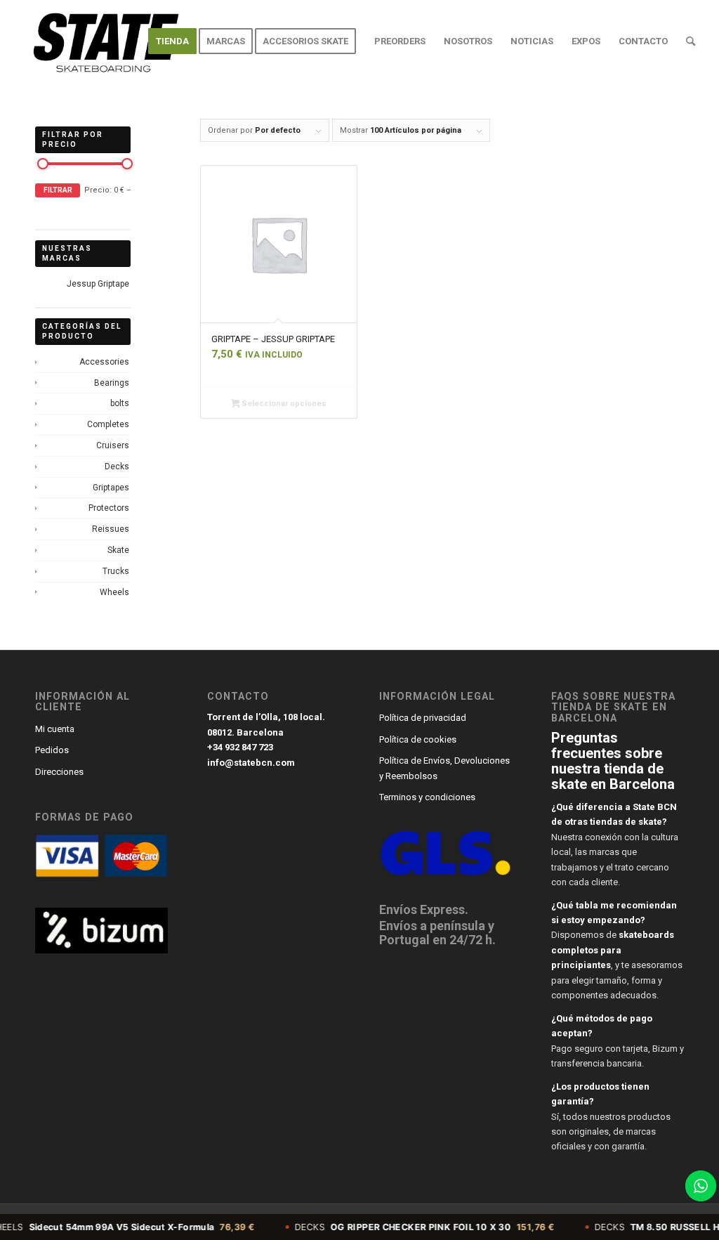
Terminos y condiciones (427, 797)
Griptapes (111, 487)
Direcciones (59, 771)
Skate (118, 550)
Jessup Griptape (98, 284)
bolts (119, 403)
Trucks (116, 571)
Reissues (110, 529)
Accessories (104, 362)
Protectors (108, 508)
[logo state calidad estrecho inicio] (103, 41)
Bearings (111, 383)
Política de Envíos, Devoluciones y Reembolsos (444, 768)
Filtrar (58, 190)
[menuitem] (172, 41)
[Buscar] (690, 41)
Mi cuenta (54, 729)
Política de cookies (417, 739)
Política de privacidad (422, 717)
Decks (117, 466)
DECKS (402, 1227)
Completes (108, 424)
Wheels (114, 592)
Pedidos (52, 750)
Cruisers (112, 445)
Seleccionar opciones (282, 403)
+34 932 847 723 (240, 747)
